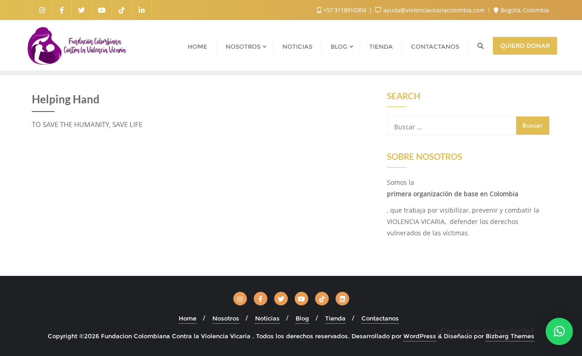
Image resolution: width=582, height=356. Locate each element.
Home (187, 318)
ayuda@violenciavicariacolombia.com (434, 10)
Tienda (335, 318)
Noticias (267, 318)
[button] (559, 331)
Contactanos (380, 318)
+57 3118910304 (344, 10)
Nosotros (225, 318)
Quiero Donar (525, 45)
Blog (302, 318)
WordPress (419, 336)
